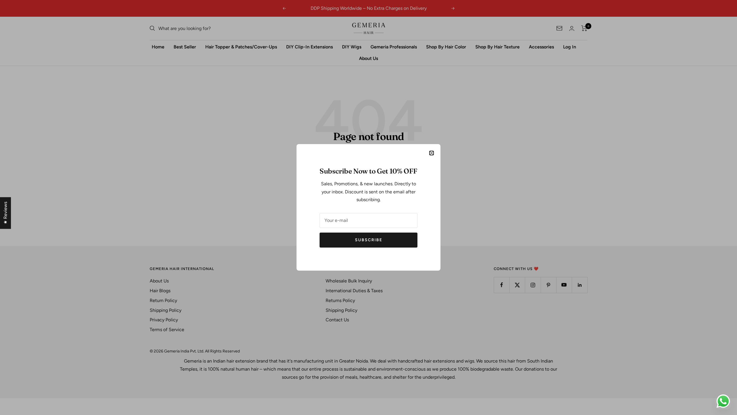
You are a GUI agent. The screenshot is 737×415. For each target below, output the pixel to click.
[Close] (432, 153)
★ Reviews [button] (5, 213)
